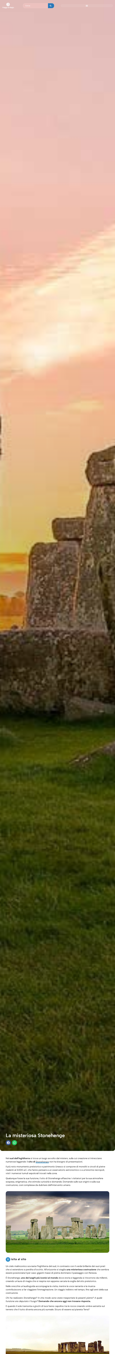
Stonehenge (42, 1161)
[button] (8, 1142)
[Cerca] (51, 5)
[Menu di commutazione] (87, 6)
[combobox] (35, 5)
